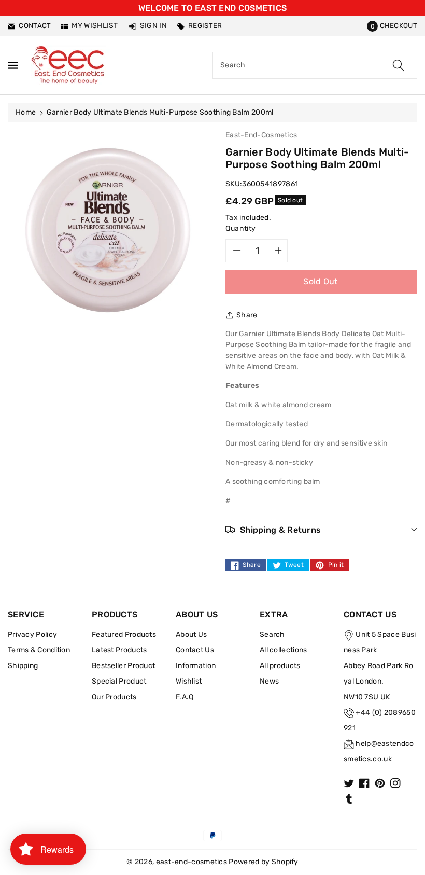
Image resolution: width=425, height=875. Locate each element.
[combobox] (315, 65)
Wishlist (189, 681)
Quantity (240, 228)
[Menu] (13, 65)
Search (272, 634)
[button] (392, 25)
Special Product (119, 681)
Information (196, 665)
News (269, 681)
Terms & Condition (39, 650)
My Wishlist (95, 25)
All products (280, 665)
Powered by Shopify (263, 861)
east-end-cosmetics (191, 861)
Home (26, 112)
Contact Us (195, 650)
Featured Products (124, 634)
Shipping (23, 665)
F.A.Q (185, 696)
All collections (283, 650)
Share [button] (247, 315)
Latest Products (119, 650)
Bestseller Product (123, 665)
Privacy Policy (32, 634)
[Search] (398, 65)
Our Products (114, 696)
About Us (191, 634)
